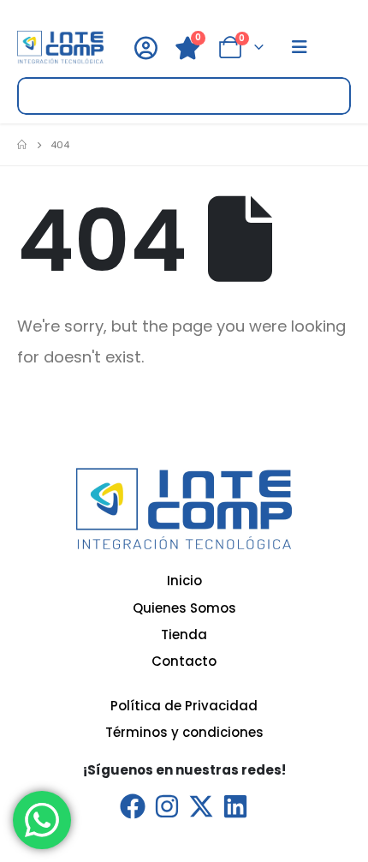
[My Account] (145, 47)
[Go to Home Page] (22, 145)
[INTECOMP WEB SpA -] (60, 47)
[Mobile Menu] (299, 47)
